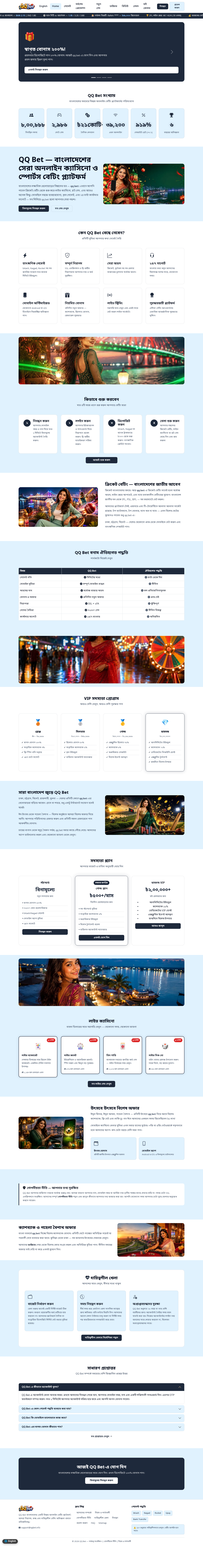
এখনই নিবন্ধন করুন (38, 70)
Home (55, 6)
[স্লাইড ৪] (109, 77)
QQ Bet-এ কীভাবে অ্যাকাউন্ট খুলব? (40, 1387)
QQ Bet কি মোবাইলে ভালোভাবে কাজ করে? (44, 1418)
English (43, 6)
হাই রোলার (146, 6)
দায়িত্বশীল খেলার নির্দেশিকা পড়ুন (101, 1337)
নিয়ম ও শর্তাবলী (102, 1512)
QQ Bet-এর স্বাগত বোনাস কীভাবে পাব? (42, 1427)
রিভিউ (125, 6)
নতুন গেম (98, 6)
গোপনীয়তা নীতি (65, 1196)
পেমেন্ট (67, 6)
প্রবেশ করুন (177, 6)
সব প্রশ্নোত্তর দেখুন (100, 1436)
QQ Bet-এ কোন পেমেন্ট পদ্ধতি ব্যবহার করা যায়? (46, 1409)
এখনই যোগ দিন (101, 937)
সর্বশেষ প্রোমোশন (80, 6)
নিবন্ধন (163, 6)
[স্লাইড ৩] (104, 77)
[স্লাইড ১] (93, 77)
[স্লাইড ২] (99, 77)
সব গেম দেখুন (62, 208)
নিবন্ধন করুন (45, 932)
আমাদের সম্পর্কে (84, 1512)
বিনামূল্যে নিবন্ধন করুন (33, 208)
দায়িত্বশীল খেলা (101, 1518)
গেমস (136, 6)
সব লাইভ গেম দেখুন (101, 1084)
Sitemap (103, 1523)
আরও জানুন (158, 926)
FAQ (93, 1523)
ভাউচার (113, 6)
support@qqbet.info (30, 1528)
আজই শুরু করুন (101, 460)
